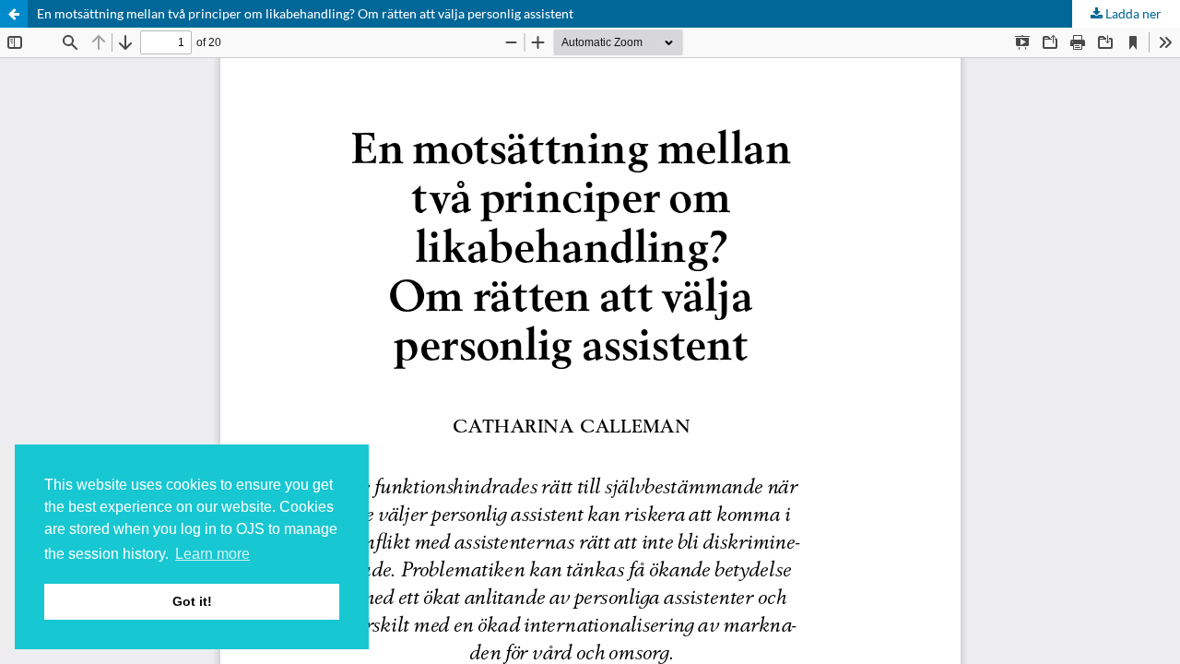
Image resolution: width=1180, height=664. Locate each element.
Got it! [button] (192, 601)
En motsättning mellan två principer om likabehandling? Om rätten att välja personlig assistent (305, 13)
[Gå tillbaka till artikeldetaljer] (14, 14)
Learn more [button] (212, 554)
